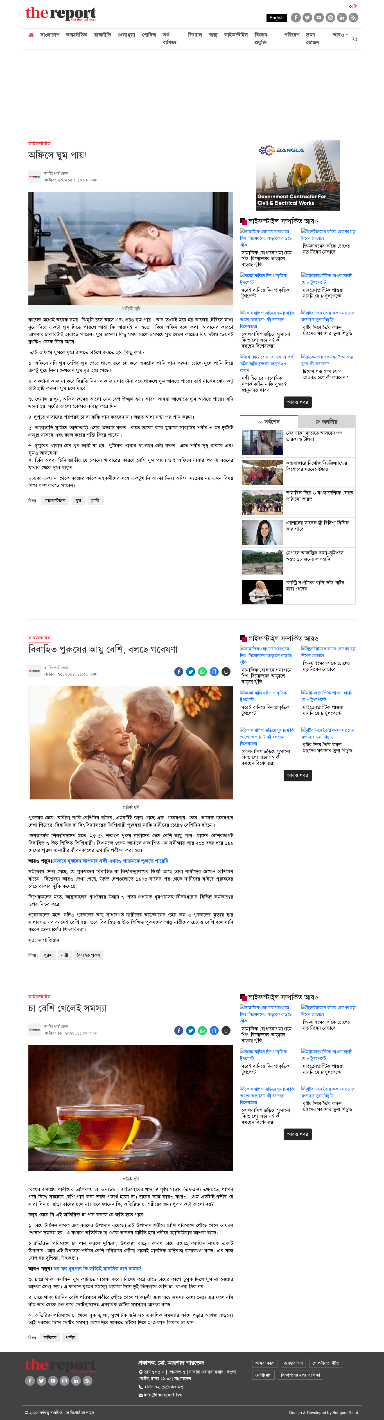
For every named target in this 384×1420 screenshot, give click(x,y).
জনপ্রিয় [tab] (328, 421)
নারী (64, 955)
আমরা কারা (264, 1363)
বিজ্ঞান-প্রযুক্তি (262, 38)
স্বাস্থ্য (213, 35)
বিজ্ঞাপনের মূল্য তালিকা (300, 1375)
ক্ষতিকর (50, 1338)
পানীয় (70, 1338)
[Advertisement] (192, 91)
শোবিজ (149, 35)
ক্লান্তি (95, 500)
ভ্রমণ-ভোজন (312, 38)
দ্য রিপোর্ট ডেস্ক (56, 173)
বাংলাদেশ (50, 35)
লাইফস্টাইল (236, 35)
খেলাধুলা (126, 35)
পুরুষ (48, 955)
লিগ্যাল (195, 35)
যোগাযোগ (263, 1375)
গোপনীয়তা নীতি (325, 1363)
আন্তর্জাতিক (76, 35)
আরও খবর (297, 402)
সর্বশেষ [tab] (271, 421)
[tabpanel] (297, 516)
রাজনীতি (102, 35)
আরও (338, 35)
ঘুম (78, 500)
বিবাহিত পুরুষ (88, 955)
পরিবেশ (291, 35)
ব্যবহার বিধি (293, 1363)
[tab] (269, 421)
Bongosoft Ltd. (346, 1412)
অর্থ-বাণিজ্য (169, 38)
